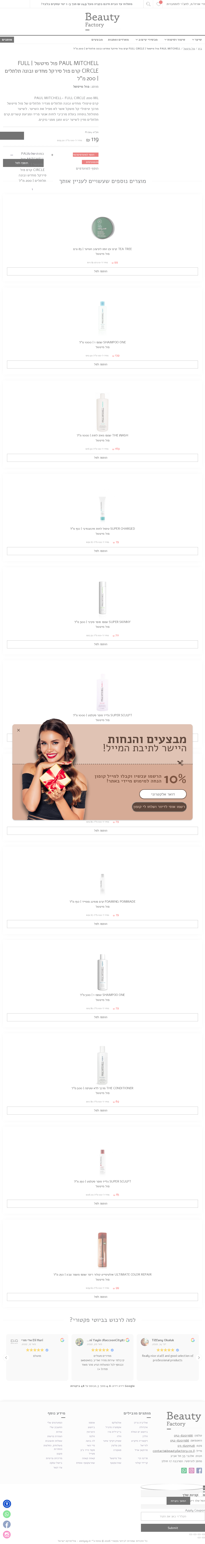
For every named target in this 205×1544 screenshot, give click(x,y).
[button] (7, 1504)
